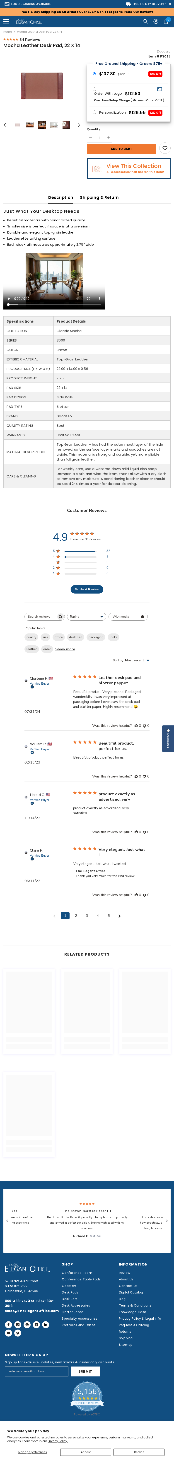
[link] (29, 1039)
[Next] (78, 125)
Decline (139, 1452)
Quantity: (94, 129)
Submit (85, 1371)
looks (113, 637)
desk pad (75, 637)
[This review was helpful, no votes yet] (136, 725)
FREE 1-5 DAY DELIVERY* (149, 4)
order (47, 649)
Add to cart (121, 149)
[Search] (145, 21)
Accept (86, 1452)
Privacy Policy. (58, 1441)
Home (7, 32)
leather (32, 649)
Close (170, 4)
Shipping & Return (99, 197)
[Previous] (4, 125)
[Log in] (156, 21)
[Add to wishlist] (165, 148)
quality (31, 637)
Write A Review (87, 589)
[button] (6, 21)
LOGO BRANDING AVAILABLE (31, 4)
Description (60, 197)
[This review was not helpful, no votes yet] (144, 725)
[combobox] (86, 617)
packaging (96, 637)
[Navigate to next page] (119, 915)
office (59, 637)
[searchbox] (40, 616)
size (45, 637)
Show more (65, 649)
